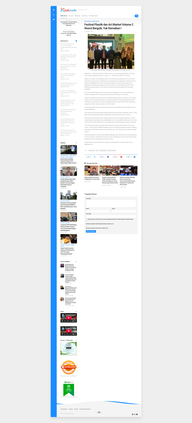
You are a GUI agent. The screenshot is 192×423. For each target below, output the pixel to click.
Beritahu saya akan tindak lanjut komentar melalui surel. (100, 223)
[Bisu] (73, 321)
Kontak (76, 409)
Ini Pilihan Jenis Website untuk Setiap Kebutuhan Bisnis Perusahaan (68, 111)
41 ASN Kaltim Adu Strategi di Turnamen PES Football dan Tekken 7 (68, 75)
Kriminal (62, 157)
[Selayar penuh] (75, 321)
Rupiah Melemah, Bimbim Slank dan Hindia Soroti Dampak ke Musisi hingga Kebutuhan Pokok (70, 267)
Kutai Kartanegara (93, 15)
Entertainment (88, 21)
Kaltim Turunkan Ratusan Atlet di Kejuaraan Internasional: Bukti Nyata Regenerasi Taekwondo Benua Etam (127, 181)
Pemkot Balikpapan (112, 150)
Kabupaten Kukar (64, 155)
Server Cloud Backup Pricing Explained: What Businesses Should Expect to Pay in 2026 (67, 102)
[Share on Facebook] (104, 157)
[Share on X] (91, 157)
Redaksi (71, 409)
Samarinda (84, 15)
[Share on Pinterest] (117, 157)
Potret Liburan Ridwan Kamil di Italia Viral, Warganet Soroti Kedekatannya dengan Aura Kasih (70, 301)
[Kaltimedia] (53, 10)
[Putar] (62, 321)
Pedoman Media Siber (85, 409)
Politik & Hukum (69, 157)
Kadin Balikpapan (103, 150)
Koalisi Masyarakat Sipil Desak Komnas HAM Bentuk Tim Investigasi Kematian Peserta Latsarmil (67, 182)
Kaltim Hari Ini (63, 15)
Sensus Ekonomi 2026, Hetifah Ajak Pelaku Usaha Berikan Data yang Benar (68, 56)
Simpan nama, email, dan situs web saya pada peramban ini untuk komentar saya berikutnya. (110, 219)
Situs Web (88, 213)
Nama (88, 208)
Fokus (97, 150)
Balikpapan (77, 15)
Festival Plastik (91, 150)
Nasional (71, 15)
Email (114, 208)
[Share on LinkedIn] (131, 157)
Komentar (89, 198)
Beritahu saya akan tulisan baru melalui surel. (97, 228)
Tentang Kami (63, 409)
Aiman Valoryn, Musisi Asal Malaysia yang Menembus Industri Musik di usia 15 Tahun (68, 132)
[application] (68, 318)
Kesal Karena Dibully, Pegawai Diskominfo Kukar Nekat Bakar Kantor (68, 161)
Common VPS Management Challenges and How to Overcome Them (68, 92)
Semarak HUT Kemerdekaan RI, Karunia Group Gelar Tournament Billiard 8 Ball (68, 66)
